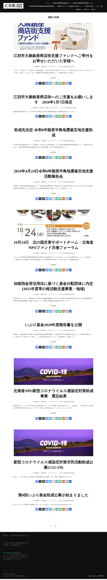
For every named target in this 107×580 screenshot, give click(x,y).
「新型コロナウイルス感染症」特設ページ (69, 6)
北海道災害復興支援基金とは (61, 3)
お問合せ (78, 9)
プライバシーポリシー (9, 574)
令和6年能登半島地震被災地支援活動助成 (41, 6)
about (93, 9)
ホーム (48, 3)
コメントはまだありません (66, 66)
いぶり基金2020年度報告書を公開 (53, 325)
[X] (40, 83)
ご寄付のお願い (89, 6)
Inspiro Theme (92, 576)
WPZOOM (101, 576)
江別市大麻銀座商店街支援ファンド (83, 3)
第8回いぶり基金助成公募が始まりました (53, 495)
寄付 (47, 107)
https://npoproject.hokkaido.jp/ (12, 552)
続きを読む (54, 78)
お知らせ (86, 9)
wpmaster (36, 66)
